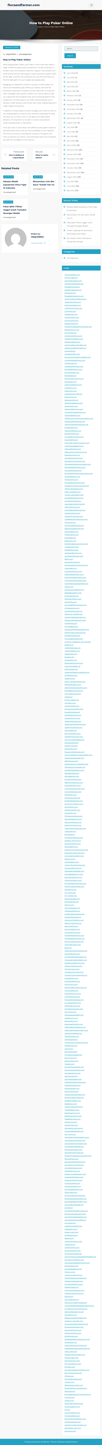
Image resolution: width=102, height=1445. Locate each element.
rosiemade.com (71, 568)
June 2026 (71, 73)
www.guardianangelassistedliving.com (79, 1306)
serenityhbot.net (71, 1125)
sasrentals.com (71, 602)
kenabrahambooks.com (74, 801)
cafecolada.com (71, 730)
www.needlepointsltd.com (75, 1195)
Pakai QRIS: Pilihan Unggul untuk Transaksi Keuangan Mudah (14, 209)
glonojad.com (70, 834)
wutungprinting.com (72, 932)
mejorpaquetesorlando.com (75, 580)
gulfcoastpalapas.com (73, 1079)
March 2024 (71, 145)
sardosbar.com (70, 538)
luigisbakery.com (71, 1229)
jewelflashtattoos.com (73, 369)
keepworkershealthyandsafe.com (78, 357)
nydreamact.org (71, 363)
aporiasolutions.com (72, 1073)
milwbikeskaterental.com (75, 939)
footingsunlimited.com (73, 1180)
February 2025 (72, 95)
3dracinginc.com (71, 749)
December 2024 (73, 105)
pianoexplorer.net (71, 1266)
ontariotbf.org (70, 351)
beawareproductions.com (75, 853)
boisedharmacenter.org (74, 691)
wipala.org (68, 697)
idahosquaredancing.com (74, 528)
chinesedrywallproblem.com (76, 960)
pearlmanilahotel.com (73, 385)
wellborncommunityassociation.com (79, 418)
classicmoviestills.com (73, 727)
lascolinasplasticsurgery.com (76, 1202)
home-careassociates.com (75, 682)
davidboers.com (71, 1104)
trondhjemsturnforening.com (76, 1309)
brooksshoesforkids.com (74, 1067)
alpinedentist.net (71, 400)
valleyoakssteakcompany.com (76, 1030)
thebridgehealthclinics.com (75, 1082)
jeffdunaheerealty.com (73, 1150)
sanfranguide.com (71, 743)
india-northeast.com (73, 492)
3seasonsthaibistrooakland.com (77, 672)
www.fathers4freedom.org (75, 1140)
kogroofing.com (71, 397)
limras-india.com (71, 278)
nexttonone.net (71, 1122)
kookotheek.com (71, 406)
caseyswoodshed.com (73, 1033)
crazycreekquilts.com (73, 792)
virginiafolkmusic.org (72, 648)
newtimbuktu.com (72, 317)
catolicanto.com (71, 660)
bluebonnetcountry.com (74, 379)
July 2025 (71, 77)
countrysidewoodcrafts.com (76, 345)
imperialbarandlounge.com (75, 510)
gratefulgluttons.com (73, 715)
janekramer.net (70, 890)
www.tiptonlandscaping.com (76, 1217)
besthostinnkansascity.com (75, 1419)
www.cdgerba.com (72, 1300)
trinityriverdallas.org (72, 666)
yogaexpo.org (70, 678)
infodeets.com (70, 293)
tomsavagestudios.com (74, 639)
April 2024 (71, 141)
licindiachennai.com (72, 287)
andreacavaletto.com (73, 685)
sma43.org (69, 1208)
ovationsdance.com (72, 651)
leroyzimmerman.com (73, 1373)
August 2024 (72, 123)
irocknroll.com (70, 522)
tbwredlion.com (71, 1315)
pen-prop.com (70, 1134)
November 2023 (73, 163)
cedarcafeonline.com (73, 302)
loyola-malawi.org (72, 700)
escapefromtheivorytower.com (77, 486)
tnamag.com (69, 1064)
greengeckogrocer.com (73, 611)
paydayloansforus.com (73, 336)
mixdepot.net (70, 1244)
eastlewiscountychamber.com (76, 764)
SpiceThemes (72, 1442)
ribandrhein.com (71, 654)
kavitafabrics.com (71, 978)
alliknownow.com (71, 761)
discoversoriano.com (73, 733)
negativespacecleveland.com (76, 951)
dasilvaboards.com (72, 773)
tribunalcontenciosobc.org (75, 767)
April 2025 (71, 87)
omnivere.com (70, 311)
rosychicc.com (70, 703)
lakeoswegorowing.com (74, 1385)
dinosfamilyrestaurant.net (75, 461)
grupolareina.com (71, 440)
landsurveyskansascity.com (75, 1174)
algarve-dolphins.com (73, 923)
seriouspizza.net (71, 1052)
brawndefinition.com (73, 785)
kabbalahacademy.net (73, 593)
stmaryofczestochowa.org (75, 865)
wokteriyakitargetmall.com (75, 617)
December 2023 (73, 159)
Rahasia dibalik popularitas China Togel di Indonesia (14, 184)
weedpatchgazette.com (74, 556)
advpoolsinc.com (71, 1021)
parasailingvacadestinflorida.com (77, 1348)
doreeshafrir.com (71, 847)
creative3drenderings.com (75, 1095)
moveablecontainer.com (74, 437)
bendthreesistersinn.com (74, 963)
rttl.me (67, 1410)
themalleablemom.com (74, 874)
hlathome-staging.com (74, 614)
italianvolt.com (70, 541)
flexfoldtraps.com (72, 1159)
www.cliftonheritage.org (74, 1205)
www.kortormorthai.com (74, 1165)
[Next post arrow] (53, 154)
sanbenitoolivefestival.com (75, 724)
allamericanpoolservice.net (75, 633)
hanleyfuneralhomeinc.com (75, 577)
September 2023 (73, 172)
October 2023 (72, 168)
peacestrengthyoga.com (74, 1153)
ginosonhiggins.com (72, 929)
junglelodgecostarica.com (75, 914)
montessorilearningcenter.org (76, 1324)
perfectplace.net (71, 669)
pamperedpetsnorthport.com (76, 565)
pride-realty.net (71, 1352)
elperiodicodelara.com (73, 281)
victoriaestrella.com (72, 997)
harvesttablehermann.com (75, 467)
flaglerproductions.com (74, 782)
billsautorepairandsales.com (76, 1318)
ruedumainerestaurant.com (75, 828)
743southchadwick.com (74, 489)
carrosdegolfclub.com (73, 470)
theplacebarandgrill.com (74, 1015)
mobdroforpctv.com (72, 718)
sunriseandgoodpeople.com (75, 957)
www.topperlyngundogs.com (76, 1144)
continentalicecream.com (75, 789)
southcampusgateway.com (75, 412)
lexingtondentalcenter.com (75, 620)
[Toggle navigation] (91, 5)
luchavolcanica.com (72, 981)
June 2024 (71, 132)
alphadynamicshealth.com (75, 1355)
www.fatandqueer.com (73, 1168)
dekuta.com (69, 1238)
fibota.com (69, 1296)
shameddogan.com (72, 1088)
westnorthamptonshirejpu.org (76, 424)
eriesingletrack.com (72, 562)
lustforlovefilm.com (72, 810)
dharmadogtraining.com (74, 1403)
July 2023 (71, 181)
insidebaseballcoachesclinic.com (77, 1339)
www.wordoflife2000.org (74, 526)
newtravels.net (70, 333)
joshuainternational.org (74, 1128)
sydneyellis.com (71, 623)
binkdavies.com (71, 795)
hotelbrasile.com (71, 428)
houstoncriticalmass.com (74, 752)
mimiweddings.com (72, 1416)
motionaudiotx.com (72, 1407)
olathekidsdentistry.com (74, 574)
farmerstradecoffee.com (74, 1098)
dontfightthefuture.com (74, 498)
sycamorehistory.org (72, 1251)
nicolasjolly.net (70, 813)
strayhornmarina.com (73, 779)
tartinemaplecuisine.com (74, 886)
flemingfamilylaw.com (73, 1379)
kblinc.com (69, 559)
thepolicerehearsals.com (74, 758)
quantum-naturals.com (74, 1321)
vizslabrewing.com (72, 547)
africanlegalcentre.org (73, 819)
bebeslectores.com (72, 455)
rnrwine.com (69, 1382)
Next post (39, 152)
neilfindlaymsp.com (72, 1006)
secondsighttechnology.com (76, 605)
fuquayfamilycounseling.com (76, 1388)
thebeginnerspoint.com (74, 737)
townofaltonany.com (73, 945)
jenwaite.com (70, 1367)
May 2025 (70, 82)
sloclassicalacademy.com (74, 770)
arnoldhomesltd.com (73, 501)
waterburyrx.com (71, 1018)
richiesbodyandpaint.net (74, 284)
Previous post (19, 152)
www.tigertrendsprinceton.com (77, 1137)
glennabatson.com (72, 776)
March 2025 (71, 91)
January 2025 (72, 100)
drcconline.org (70, 1012)
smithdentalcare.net (73, 1422)
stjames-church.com (73, 841)
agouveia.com (70, 1391)
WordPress (45, 1442)
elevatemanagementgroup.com (77, 1370)
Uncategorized (25, 54)
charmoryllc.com (71, 746)
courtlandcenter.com (73, 1003)
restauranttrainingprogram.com (77, 629)
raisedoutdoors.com (72, 513)
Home (40, 27)
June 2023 (71, 186)
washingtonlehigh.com (73, 1226)
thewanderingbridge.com (74, 871)
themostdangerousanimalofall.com (78, 755)
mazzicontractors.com (73, 1275)
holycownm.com (71, 984)
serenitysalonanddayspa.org (75, 299)
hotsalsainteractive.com (74, 296)
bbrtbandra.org (70, 376)
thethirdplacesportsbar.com (76, 1278)
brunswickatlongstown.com (75, 883)
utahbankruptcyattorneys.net (76, 519)
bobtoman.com (71, 391)
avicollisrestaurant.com (74, 1009)
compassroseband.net (73, 1055)
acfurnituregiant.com (73, 305)
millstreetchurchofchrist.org (76, 1345)
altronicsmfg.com (71, 320)
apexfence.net (70, 1431)
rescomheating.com (72, 1413)
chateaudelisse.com (72, 415)
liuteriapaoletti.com (72, 954)
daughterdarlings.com (73, 290)
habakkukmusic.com (72, 1119)
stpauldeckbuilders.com (74, 1177)
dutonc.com (69, 905)
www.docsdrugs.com (73, 1186)
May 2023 (70, 190)
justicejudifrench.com (73, 868)
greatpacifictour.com (73, 994)
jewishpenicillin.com (72, 636)
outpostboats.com (72, 706)
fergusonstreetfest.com (74, 1327)
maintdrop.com (71, 388)
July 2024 (71, 127)
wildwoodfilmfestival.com (75, 421)
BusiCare (61, 1442)
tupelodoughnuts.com (73, 571)
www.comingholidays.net (74, 740)
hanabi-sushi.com (71, 1232)
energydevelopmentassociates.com (79, 473)
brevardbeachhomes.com (75, 483)
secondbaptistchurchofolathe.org (78, 1394)
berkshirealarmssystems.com (76, 544)
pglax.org (68, 948)
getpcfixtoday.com (72, 372)
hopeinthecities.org (72, 712)
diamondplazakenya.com (74, 1312)
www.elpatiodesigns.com (74, 1290)
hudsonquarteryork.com (74, 1293)
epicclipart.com (71, 382)
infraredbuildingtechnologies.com (78, 464)
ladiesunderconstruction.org (76, 452)
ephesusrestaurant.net (74, 1281)
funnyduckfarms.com (73, 1364)
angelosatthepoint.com (74, 1024)
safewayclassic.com (72, 342)
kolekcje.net (69, 657)
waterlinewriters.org (72, 1085)
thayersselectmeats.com (74, 1070)
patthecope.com (71, 1046)
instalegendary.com (72, 354)
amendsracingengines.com (75, 1162)
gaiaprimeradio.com (72, 899)
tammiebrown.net (72, 902)
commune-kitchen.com (74, 804)
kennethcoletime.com (73, 877)
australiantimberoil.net (74, 458)
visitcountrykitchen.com (74, 920)
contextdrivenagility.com (74, 856)
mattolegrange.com (72, 911)
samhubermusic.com (73, 1428)
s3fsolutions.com (71, 480)
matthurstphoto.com (73, 1333)
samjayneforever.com (73, 1330)
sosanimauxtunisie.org (73, 394)
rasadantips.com (71, 314)
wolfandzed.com (71, 1235)
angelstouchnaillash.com (74, 590)
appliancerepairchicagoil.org (75, 348)
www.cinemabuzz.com (73, 1241)
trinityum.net (70, 1272)
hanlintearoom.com (72, 1361)
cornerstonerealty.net (73, 1254)
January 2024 (72, 154)
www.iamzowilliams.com (74, 1260)
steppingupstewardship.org (75, 1220)
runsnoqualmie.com (72, 1183)
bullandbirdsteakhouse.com (75, 1199)
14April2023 (11, 54)
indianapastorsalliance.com (75, 1027)
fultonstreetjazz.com (73, 431)
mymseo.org (69, 1397)
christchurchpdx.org (72, 798)
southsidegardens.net (73, 1269)
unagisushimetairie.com (74, 366)
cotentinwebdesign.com (74, 446)
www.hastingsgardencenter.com (77, 1263)
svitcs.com (69, 1049)
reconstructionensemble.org (76, 975)
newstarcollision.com (73, 599)
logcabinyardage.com (73, 1101)
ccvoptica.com (70, 1223)
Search (70, 56)
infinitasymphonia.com (73, 816)
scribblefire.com (71, 675)
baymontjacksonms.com (74, 941)
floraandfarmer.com (24, 5)
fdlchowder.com (71, 1192)
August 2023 (72, 177)
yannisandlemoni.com (73, 553)
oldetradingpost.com (73, 449)
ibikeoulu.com (70, 859)
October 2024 (72, 114)
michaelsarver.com (72, 608)
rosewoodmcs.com (72, 1247)
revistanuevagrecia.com (74, 838)
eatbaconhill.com (71, 323)
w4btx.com (69, 587)
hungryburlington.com (73, 880)
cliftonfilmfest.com (72, 507)
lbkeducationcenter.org (74, 663)
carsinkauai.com (71, 1342)
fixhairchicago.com (72, 1036)
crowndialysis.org (71, 626)
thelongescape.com (72, 908)
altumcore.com (71, 1058)
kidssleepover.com (72, 330)
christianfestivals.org (73, 917)
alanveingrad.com (71, 926)
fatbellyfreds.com (72, 1287)
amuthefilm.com (71, 807)
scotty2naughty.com (73, 844)
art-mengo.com (71, 896)
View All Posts (37, 243)
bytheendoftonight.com (74, 709)
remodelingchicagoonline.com (76, 1211)
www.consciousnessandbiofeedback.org (80, 1257)
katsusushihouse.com (73, 822)
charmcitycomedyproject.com (76, 850)
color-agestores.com (73, 694)
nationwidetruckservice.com (76, 987)
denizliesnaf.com (71, 1039)
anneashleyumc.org (72, 1171)
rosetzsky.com (70, 831)
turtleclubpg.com (71, 990)
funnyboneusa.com (72, 969)
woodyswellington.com (74, 1284)
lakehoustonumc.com (73, 1116)
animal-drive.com (71, 1061)
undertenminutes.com (73, 308)
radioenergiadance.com (74, 403)
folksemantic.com (72, 535)
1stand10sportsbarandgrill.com (76, 584)
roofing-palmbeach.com (74, 495)
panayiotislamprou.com (74, 409)
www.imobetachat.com (74, 1107)
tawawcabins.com (72, 532)
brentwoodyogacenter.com (75, 1214)
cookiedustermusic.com (74, 972)
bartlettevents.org (72, 434)
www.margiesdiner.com (74, 1189)
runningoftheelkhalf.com (74, 1146)
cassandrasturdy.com (73, 721)
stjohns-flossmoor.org (73, 966)
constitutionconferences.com (76, 1042)
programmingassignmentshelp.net (78, 327)
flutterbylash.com (72, 1358)
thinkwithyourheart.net (74, 516)
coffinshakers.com (72, 862)
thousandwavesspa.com (74, 1000)
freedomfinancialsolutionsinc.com (78, 1156)
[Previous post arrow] (5, 154)
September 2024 (73, 118)
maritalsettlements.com (74, 935)
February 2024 (72, 150)
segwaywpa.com (71, 1076)
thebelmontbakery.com (74, 339)
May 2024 (70, 136)
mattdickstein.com (72, 1110)
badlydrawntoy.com (72, 1113)
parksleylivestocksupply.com (76, 688)
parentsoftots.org (71, 1091)
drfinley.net (69, 1376)
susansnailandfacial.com (74, 1131)
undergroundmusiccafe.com (76, 1425)
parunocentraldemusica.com (76, 1303)
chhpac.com (69, 1400)
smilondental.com (72, 596)
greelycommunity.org (73, 825)
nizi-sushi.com (70, 893)
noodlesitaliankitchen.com (75, 360)
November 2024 (73, 109)
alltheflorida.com (71, 1336)
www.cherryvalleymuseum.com (77, 443)
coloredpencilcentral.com (75, 504)
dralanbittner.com (71, 550)
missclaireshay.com (72, 275)
